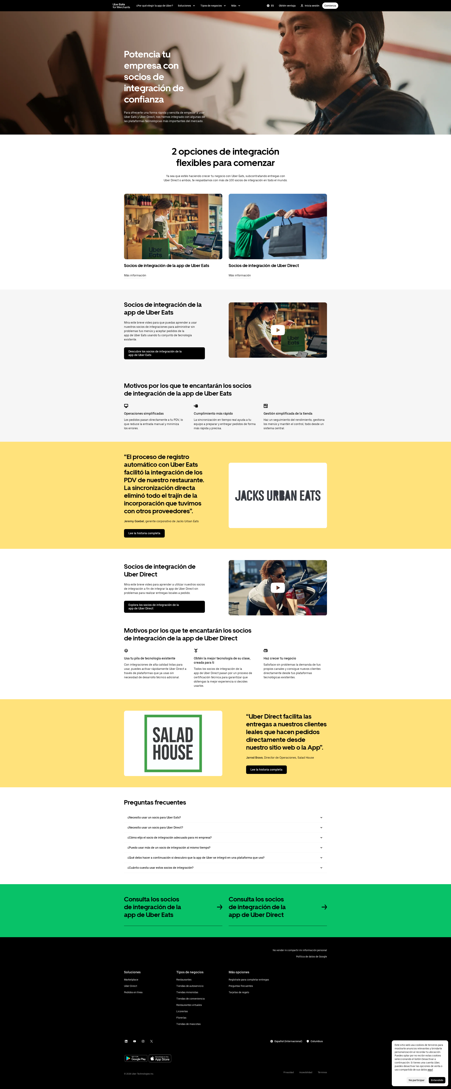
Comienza (330, 5)
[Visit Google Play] (136, 1058)
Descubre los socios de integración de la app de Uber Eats (155, 353)
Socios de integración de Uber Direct (264, 265)
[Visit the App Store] (160, 1059)
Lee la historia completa (144, 533)
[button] (278, 330)
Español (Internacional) (288, 1041)
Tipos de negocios (211, 5)
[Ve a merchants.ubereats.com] (121, 5)
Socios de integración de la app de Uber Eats (166, 265)
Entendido (437, 1080)
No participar (417, 1080)
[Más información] (173, 226)
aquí (430, 1069)
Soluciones (184, 5)
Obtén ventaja (287, 5)
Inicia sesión (312, 5)
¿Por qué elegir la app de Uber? (154, 5)
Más (233, 5)
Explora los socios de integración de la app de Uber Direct (153, 606)
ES (272, 5)
